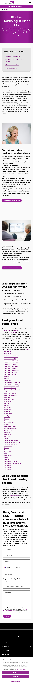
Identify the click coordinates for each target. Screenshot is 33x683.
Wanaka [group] (6, 457)
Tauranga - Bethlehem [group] (11, 440)
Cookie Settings (15, 681)
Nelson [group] (6, 421)
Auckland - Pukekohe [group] (11, 366)
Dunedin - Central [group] (10, 388)
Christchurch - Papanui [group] (11, 386)
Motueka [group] (7, 417)
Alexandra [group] (7, 351)
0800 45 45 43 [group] (14, 495)
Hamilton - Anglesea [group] (10, 394)
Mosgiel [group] (6, 415)
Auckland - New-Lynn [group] (11, 363)
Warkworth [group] (7, 459)
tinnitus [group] (13, 332)
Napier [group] (6, 419)
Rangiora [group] (7, 432)
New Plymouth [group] (9, 423)
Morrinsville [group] (8, 413)
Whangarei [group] (7, 469)
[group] (12, 200)
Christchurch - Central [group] (11, 384)
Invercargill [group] (8, 401)
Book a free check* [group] (11, 68)
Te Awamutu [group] (8, 446)
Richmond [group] (7, 434)
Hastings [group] (7, 397)
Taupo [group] (6, 438)
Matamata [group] (7, 411)
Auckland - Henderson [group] (11, 357)
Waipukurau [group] (8, 455)
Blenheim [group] (7, 378)
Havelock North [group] (9, 399)
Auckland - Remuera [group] (10, 368)
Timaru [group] (6, 450)
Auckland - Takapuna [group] (10, 372)
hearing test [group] (6, 330)
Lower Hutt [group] (8, 407)
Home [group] (6, 9)
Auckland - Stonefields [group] (11, 370)
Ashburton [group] (7, 353)
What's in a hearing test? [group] (13, 56)
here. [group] (27, 349)
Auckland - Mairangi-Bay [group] (12, 361)
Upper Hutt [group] (7, 452)
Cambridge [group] (7, 380)
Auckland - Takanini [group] (10, 374)
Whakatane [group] (7, 465)
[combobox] (15, 586)
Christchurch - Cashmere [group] (12, 382)
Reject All (15, 676)
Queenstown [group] (8, 430)
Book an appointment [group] (15, 6)
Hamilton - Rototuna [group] (10, 396)
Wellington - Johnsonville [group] (12, 463)
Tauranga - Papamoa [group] (10, 444)
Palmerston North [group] (10, 426)
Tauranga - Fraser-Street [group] (12, 442)
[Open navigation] (29, 2)
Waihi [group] (6, 454)
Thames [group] (6, 448)
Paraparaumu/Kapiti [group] (10, 428)
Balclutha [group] (7, 376)
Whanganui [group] (7, 467)
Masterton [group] (7, 409)
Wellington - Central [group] (10, 461)
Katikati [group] (6, 403)
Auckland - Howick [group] (10, 359)
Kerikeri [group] (6, 405)
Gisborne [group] (7, 392)
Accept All (15, 672)
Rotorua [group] (7, 436)
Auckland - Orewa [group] (10, 365)
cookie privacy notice (21, 669)
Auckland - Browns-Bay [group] (11, 355)
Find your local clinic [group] (12, 65)
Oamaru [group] (6, 425)
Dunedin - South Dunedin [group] (12, 390)
